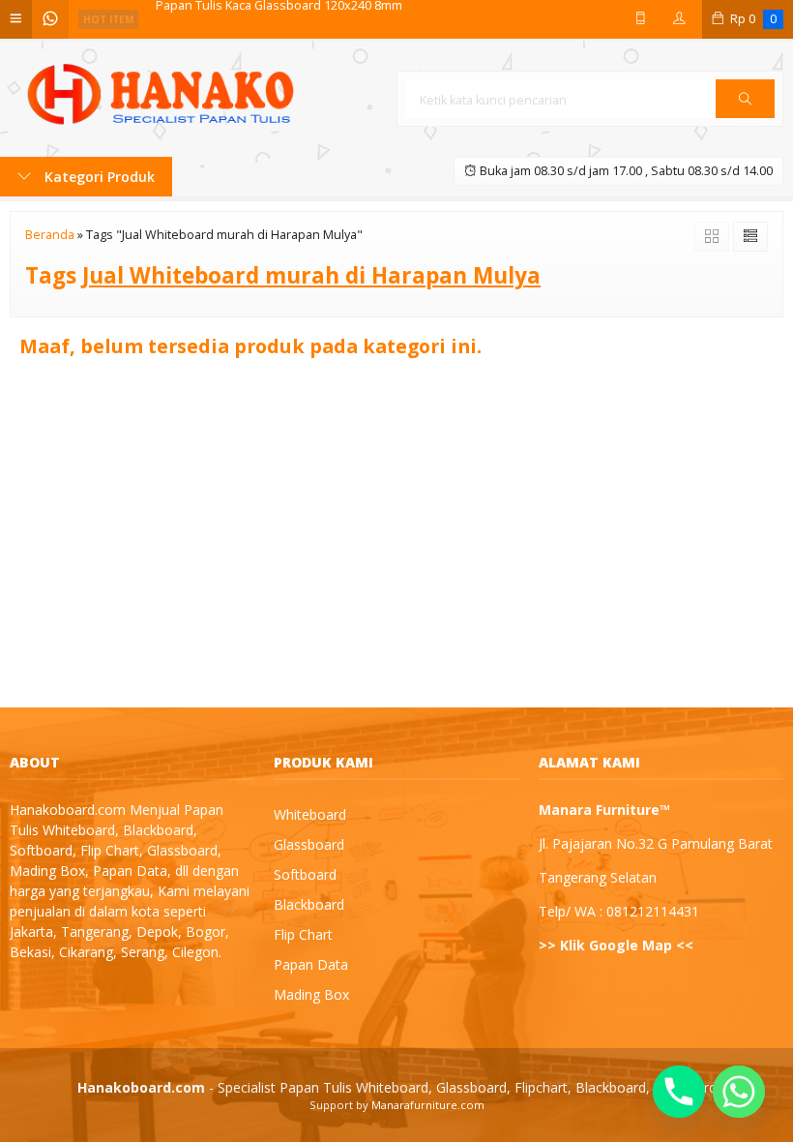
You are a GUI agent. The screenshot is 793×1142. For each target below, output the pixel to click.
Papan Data (311, 964)
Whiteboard (310, 814)
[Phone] (679, 1092)
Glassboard (309, 844)
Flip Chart (303, 934)
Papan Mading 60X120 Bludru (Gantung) (269, 20)
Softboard (305, 874)
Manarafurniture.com (428, 1104)
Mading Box (311, 994)
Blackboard (309, 904)
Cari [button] (745, 117)
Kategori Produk (98, 176)
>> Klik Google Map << (616, 945)
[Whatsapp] (739, 1092)
